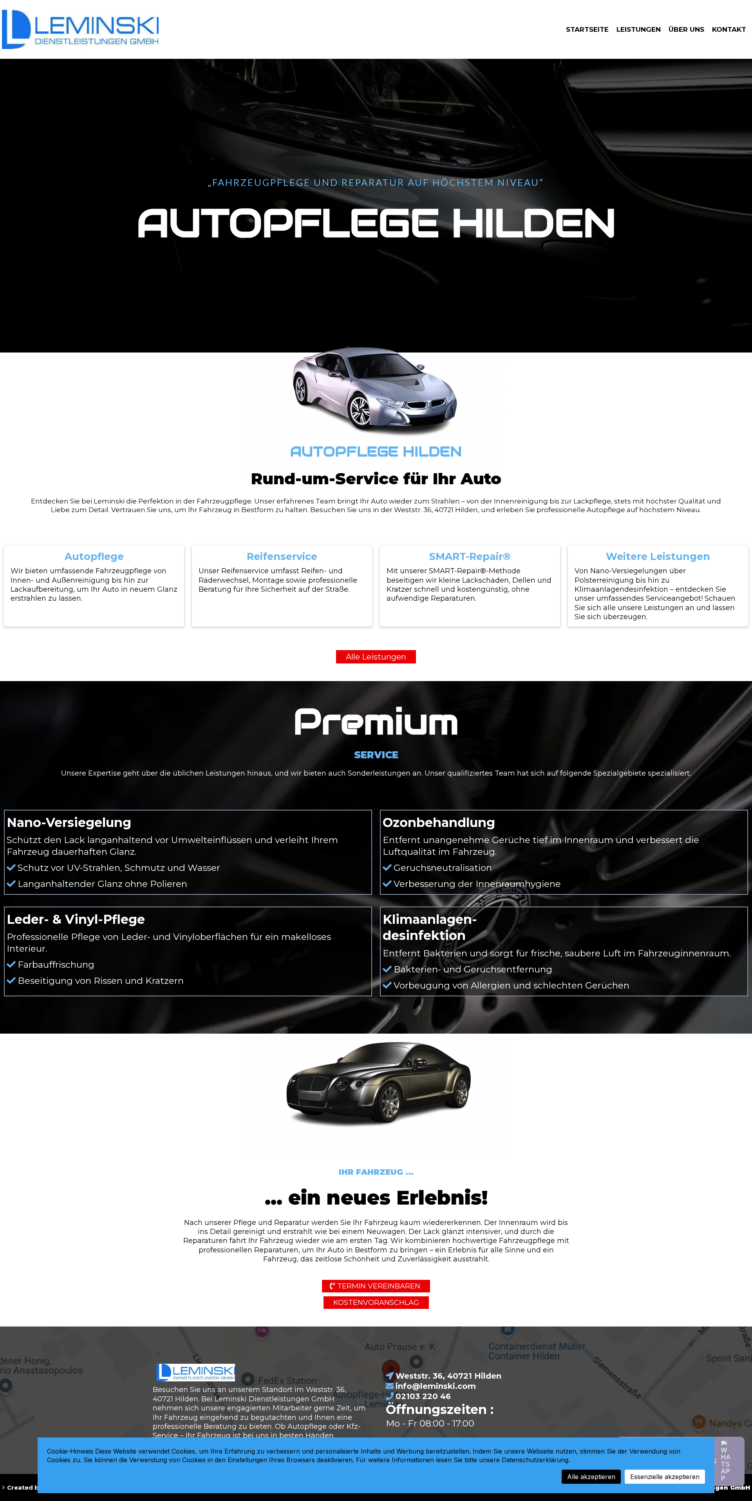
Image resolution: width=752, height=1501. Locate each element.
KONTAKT (729, 29)
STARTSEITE (587, 29)
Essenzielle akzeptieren (665, 1477)
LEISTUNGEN (638, 29)
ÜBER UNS (686, 29)
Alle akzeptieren (591, 1477)
